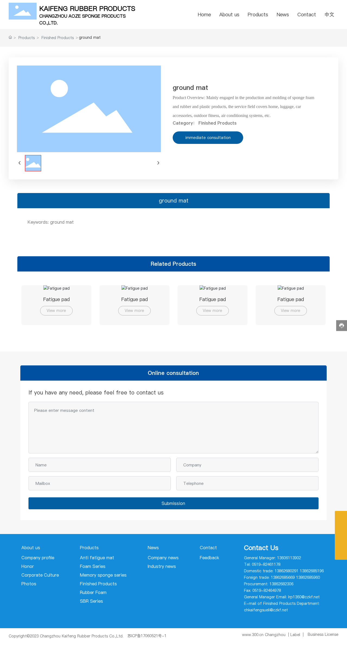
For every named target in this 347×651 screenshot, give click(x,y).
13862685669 (283, 577)
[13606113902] (341, 541)
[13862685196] (341, 517)
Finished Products (57, 37)
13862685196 (312, 571)
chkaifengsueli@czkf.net (266, 610)
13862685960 (308, 577)
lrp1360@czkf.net (304, 597)
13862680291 (286, 571)
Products (26, 37)
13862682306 (281, 584)
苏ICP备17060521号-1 (146, 636)
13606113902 (289, 558)
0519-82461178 (266, 564)
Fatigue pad (56, 299)
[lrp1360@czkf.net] (341, 529)
